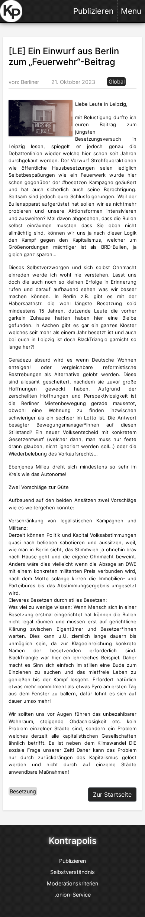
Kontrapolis (73, 841)
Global (117, 82)
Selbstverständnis (72, 872)
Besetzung (23, 791)
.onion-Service (73, 894)
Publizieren (93, 11)
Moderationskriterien (72, 883)
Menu (131, 11)
